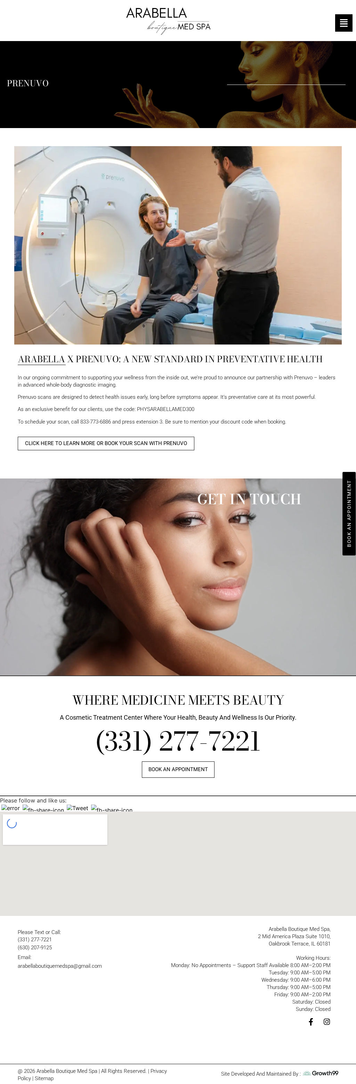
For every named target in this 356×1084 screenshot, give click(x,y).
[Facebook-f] (311, 1022)
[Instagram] (327, 1022)
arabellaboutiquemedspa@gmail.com (60, 966)
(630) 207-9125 (35, 947)
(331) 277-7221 (178, 741)
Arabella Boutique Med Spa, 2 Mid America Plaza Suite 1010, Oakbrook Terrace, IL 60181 (294, 936)
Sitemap (44, 1078)
